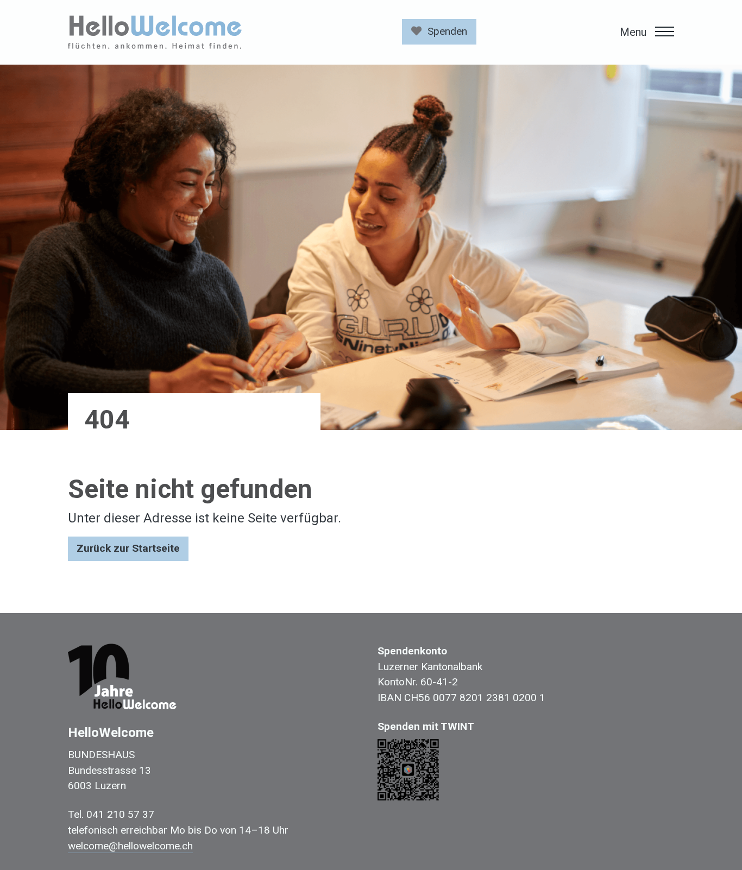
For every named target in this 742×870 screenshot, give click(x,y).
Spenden (447, 31)
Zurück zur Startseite (128, 548)
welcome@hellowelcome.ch (130, 846)
